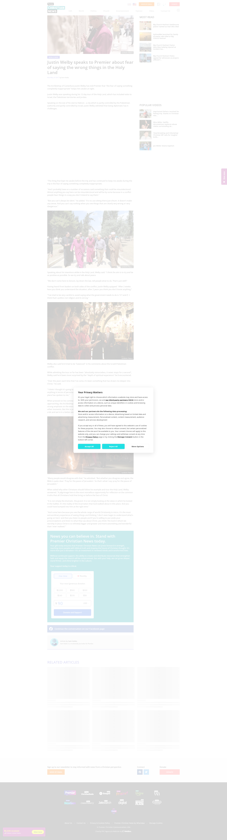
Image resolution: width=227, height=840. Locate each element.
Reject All (113, 446)
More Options (138, 446)
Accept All (89, 446)
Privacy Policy (92, 437)
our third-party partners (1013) (119, 400)
